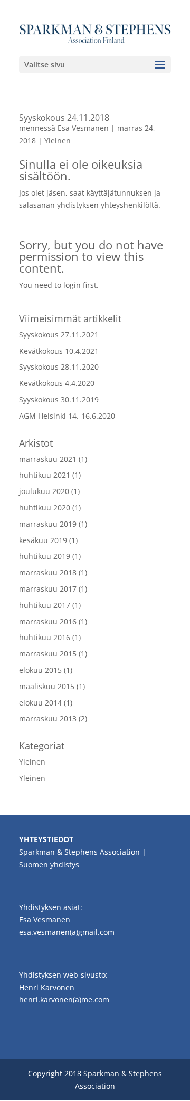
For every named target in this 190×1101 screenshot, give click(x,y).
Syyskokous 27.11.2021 (59, 335)
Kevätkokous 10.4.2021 (59, 351)
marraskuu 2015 (48, 654)
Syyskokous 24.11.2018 (64, 117)
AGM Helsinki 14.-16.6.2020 (67, 416)
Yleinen (57, 141)
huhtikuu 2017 (44, 605)
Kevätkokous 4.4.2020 (56, 383)
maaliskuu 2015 (46, 686)
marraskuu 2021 (48, 459)
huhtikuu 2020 (44, 508)
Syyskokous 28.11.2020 (59, 367)
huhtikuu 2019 (44, 556)
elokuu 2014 (40, 703)
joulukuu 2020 (44, 491)
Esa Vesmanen (83, 128)
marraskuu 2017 (48, 589)
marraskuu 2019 (48, 524)
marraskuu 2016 (48, 621)
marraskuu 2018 (48, 572)
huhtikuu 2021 (44, 475)
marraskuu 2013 (48, 718)
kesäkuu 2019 (43, 540)
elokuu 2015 (40, 670)
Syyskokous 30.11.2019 (59, 399)
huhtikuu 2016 (44, 637)
